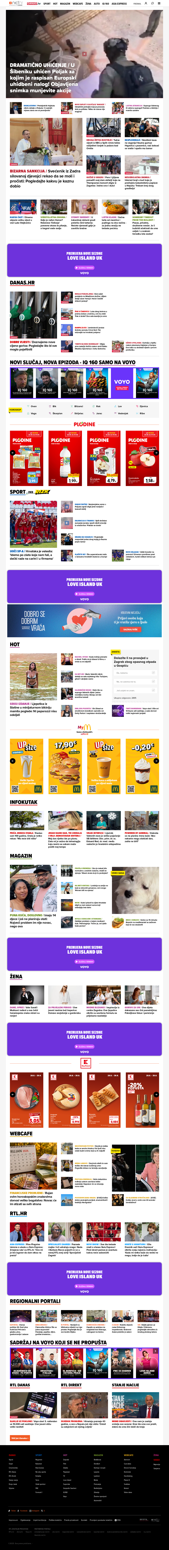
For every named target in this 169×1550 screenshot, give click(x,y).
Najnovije (157, 1464)
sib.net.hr (56, 1532)
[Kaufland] (84, 1063)
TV (64, 1476)
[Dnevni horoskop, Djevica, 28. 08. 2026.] (143, 406)
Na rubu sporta (41, 1472)
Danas (12, 1455)
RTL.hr (11, 1532)
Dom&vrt (97, 1463)
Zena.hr (20, 1532)
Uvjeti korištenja (39, 1520)
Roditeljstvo (98, 1488)
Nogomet (39, 1459)
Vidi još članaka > (19, 1438)
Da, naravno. (122, 672)
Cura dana (127, 1463)
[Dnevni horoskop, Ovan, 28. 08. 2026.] (34, 406)
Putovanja (97, 1484)
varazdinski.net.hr (84, 1532)
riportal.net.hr (99, 1532)
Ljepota (96, 1472)
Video (157, 1459)
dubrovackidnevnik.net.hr (117, 1532)
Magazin (65, 4)
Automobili (98, 1500)
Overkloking (128, 1476)
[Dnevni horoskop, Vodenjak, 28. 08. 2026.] (121, 413)
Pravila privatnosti (71, 1520)
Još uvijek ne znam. (126, 690)
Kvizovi (126, 1488)
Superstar (66, 1484)
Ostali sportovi (40, 1484)
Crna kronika (13, 1467)
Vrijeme (11, 1488)
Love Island (67, 1480)
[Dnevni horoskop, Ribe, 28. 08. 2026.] (143, 413)
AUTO (97, 3)
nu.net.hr (147, 1532)
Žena (88, 4)
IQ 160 (105, 3)
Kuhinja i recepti (99, 1467)
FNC (37, 1488)
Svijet (11, 1463)
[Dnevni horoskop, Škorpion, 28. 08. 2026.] (56, 413)
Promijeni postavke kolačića (101, 1520)
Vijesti (11, 1459)
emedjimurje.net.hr (42, 1532)
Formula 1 (39, 1492)
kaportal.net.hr (68, 1532)
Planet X (127, 1480)
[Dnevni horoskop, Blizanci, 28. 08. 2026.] (78, 406)
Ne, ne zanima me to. (126, 681)
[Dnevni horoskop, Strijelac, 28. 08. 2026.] (78, 413)
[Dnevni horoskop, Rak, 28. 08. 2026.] (99, 406)
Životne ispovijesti (100, 1496)
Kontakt (84, 1520)
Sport (46, 4)
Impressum (13, 1520)
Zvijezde (66, 1459)
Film (64, 1463)
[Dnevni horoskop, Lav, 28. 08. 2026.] (121, 406)
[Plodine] (84, 427)
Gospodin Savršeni (69, 1488)
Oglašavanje (25, 1520)
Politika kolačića (55, 1520)
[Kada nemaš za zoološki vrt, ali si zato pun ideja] (135, 890)
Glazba (65, 1467)
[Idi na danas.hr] (34, 3)
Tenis (37, 1480)
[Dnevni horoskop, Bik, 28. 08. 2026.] (56, 406)
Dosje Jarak (13, 1484)
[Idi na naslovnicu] (16, 6)
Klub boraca (40, 1467)
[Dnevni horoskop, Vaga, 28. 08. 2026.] (34, 413)
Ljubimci (97, 1476)
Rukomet (39, 1463)
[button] (13, 371)
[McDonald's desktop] (84, 735)
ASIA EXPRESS (119, 3)
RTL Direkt (12, 1476)
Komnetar (127, 1472)
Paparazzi (66, 1472)
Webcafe (78, 4)
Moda (96, 1480)
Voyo (65, 1496)
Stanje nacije (13, 1480)
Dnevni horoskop (130, 1467)
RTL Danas (12, 1472)
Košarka (38, 1476)
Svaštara (127, 1484)
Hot (55, 4)
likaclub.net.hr (40, 1535)
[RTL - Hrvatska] (144, 1520)
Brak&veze (97, 1459)
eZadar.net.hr (135, 1532)
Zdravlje (96, 1492)
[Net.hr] (155, 1520)
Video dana (128, 1492)
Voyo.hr (29, 1532)
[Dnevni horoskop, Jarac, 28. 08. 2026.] (99, 413)
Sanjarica (157, 1468)
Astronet (127, 1459)
